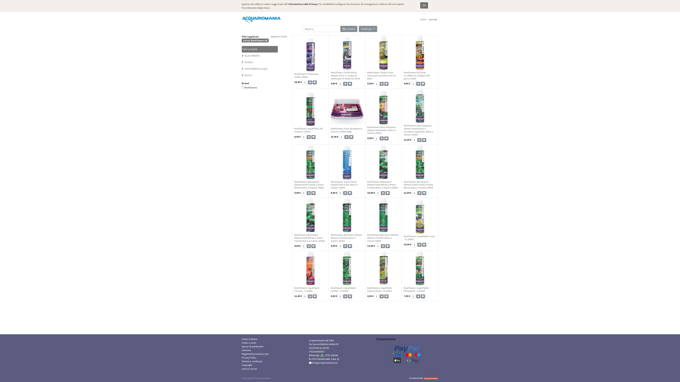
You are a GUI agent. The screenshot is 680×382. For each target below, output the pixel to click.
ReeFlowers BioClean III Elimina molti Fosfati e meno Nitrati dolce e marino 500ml (418, 184)
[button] (368, 29)
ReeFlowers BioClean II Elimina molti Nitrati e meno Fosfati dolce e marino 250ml (309, 237)
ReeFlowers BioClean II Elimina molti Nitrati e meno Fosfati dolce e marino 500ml (382, 184)
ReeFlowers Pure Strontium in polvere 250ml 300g (346, 130)
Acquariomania (431, 378)
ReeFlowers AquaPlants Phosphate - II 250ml (416, 289)
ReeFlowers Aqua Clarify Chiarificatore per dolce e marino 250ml (344, 184)
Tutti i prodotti (249, 49)
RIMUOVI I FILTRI (279, 36)
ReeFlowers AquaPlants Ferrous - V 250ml (306, 289)
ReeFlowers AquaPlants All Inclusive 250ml (308, 130)
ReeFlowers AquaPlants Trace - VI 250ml (419, 238)
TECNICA (249, 62)
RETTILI (248, 75)
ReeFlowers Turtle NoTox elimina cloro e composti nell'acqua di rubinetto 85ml (345, 75)
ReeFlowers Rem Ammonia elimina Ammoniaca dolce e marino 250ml (381, 130)
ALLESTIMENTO (252, 55)
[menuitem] (423, 19)
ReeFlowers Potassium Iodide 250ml (306, 75)
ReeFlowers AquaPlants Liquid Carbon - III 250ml (379, 289)
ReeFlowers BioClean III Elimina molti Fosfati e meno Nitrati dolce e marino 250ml (309, 184)
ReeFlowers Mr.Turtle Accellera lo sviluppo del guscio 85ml (417, 75)
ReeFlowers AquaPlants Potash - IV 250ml (343, 289)
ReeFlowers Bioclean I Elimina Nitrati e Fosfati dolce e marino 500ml (382, 237)
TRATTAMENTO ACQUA (256, 68)
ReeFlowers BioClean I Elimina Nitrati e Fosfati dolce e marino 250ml (346, 237)
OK (424, 5)
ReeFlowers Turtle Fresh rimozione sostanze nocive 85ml (381, 75)
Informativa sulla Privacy (303, 4)
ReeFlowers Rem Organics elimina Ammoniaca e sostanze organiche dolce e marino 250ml (418, 130)
